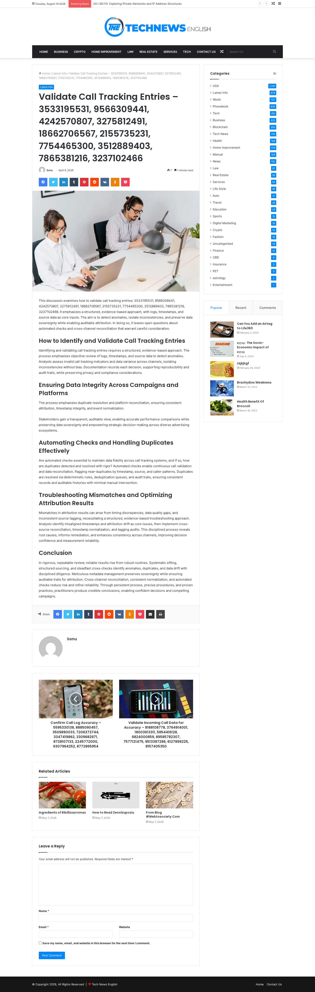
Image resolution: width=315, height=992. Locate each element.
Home (43, 51)
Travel (217, 202)
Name (44, 911)
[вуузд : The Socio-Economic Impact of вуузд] (222, 349)
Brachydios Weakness (254, 382)
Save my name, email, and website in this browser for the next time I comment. (96, 943)
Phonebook (220, 106)
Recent (241, 308)
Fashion (218, 237)
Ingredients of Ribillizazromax (62, 812)
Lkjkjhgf (243, 363)
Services (170, 51)
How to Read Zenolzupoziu (113, 812)
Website (124, 927)
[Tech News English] (157, 26)
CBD (216, 257)
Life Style (219, 188)
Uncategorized (223, 243)
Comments (268, 308)
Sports (217, 216)
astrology (219, 278)
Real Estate (149, 51)
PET (215, 271)
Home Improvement (107, 51)
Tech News (220, 134)
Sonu (49, 170)
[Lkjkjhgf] (222, 369)
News (216, 161)
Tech (187, 51)
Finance (218, 250)
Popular (216, 308)
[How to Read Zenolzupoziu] (116, 795)
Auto (216, 195)
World (216, 99)
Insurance (219, 264)
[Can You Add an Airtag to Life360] (222, 330)
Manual (218, 154)
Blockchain (220, 127)
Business (61, 51)
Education (219, 209)
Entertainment (222, 285)
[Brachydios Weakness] (222, 388)
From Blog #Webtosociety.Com (163, 814)
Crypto (80, 51)
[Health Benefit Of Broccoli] (222, 407)
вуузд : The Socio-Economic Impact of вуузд (253, 347)
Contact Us (206, 51)
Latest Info (59, 73)
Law (131, 51)
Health (217, 140)
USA (216, 86)
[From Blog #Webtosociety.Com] (169, 795)
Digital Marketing (224, 223)
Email (44, 927)
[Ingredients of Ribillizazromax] (62, 795)
